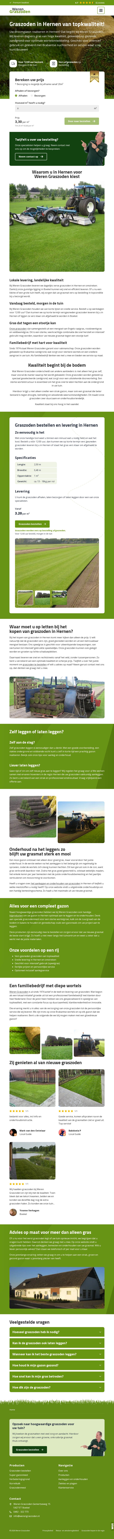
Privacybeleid (48, 1530)
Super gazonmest (18, 1475)
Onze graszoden (18, 328)
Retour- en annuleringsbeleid (67, 1530)
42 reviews (100, 3)
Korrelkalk (14, 1483)
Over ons (63, 1470)
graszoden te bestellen (35, 664)
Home (12, 1409)
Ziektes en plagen (67, 1483)
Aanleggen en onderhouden (73, 1479)
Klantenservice (66, 1487)
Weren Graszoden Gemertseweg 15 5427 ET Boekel (31, 1505)
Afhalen (23, 95)
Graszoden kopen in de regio (93, 1530)
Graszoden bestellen (30, 524)
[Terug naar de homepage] (19, 10)
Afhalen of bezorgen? (27, 90)
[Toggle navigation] (101, 10)
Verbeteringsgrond (19, 1479)
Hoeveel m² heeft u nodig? (30, 102)
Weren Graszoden (18, 991)
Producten (63, 1475)
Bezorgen (39, 95)
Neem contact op (28, 156)
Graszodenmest (17, 1487)
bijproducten (16, 915)
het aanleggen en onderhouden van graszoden (55, 883)
